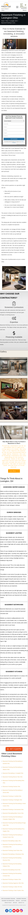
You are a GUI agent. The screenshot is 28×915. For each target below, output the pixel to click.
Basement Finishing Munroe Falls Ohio (12, 777)
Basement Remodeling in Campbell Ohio (13, 773)
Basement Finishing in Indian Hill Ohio (12, 886)
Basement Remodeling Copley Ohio (12, 840)
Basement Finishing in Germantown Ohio (13, 809)
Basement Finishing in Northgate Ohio (12, 800)
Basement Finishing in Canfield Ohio (12, 796)
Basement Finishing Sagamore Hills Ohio (13, 883)
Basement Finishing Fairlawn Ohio (11, 786)
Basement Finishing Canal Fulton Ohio (12, 850)
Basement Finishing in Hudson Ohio (12, 879)
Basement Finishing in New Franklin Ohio (13, 890)
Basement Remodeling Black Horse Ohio (13, 813)
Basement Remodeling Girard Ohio (11, 869)
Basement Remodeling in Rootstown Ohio (13, 854)
